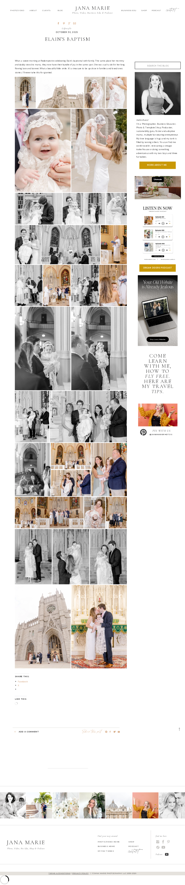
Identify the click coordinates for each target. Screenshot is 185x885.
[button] (25, 92)
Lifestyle (66, 28)
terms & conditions (59, 873)
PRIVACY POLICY (80, 873)
